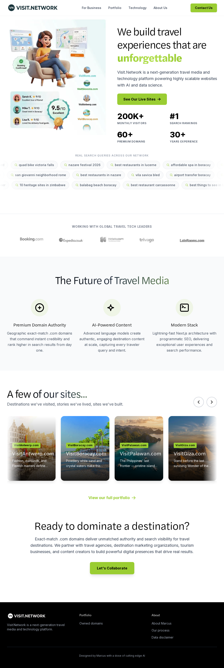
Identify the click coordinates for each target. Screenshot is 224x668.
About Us (160, 8)
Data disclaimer (162, 637)
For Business (91, 8)
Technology (137, 8)
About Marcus (162, 623)
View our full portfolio (109, 497)
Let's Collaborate (112, 568)
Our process (161, 630)
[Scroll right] (211, 402)
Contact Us (204, 8)
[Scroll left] (198, 402)
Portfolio (114, 8)
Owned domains (91, 623)
